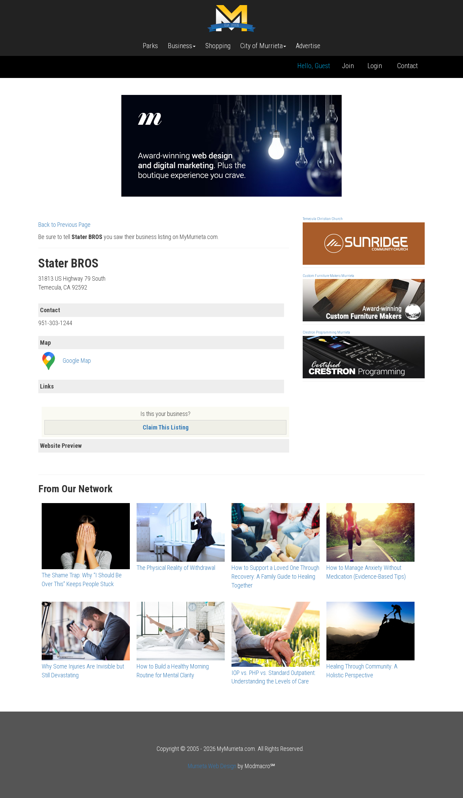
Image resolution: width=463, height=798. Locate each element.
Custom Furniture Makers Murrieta (328, 276)
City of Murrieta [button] (261, 46)
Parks (150, 46)
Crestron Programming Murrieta (326, 332)
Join (348, 66)
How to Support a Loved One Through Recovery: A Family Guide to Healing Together (275, 576)
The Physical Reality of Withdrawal (176, 567)
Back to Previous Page (64, 224)
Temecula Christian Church (323, 219)
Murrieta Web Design (212, 766)
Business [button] (180, 46)
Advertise (308, 46)
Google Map (77, 360)
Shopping (217, 46)
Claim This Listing (165, 427)
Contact (407, 66)
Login (374, 66)
